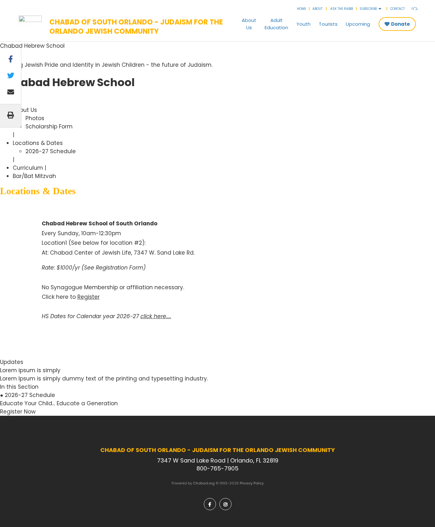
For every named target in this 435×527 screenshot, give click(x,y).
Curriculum (28, 168)
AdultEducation (276, 24)
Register (88, 297)
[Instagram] (225, 504)
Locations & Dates (38, 143)
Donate (400, 24)
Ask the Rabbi (341, 8)
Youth (303, 24)
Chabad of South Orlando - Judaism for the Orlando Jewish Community (136, 27)
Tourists (328, 24)
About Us (25, 110)
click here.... (155, 316)
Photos (34, 118)
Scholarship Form (49, 126)
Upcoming (358, 24)
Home (301, 8)
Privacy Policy (252, 483)
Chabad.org (204, 483)
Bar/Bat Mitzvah (34, 176)
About (317, 8)
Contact (397, 8)
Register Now (18, 411)
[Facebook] (210, 504)
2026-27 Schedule (50, 151)
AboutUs (249, 24)
